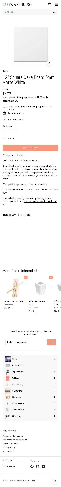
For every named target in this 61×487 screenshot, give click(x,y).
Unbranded (28, 270)
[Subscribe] (51, 342)
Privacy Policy (9, 447)
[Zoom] (49, 63)
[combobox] (30, 12)
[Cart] (49, 4)
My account (8, 451)
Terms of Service (10, 443)
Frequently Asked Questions (15, 440)
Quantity (7, 125)
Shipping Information (13, 436)
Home (5, 71)
